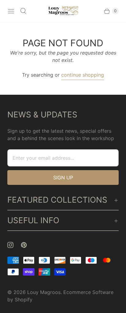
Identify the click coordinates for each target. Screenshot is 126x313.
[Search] (23, 11)
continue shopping (82, 75)
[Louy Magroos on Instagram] (14, 245)
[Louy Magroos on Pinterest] (27, 245)
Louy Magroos (44, 292)
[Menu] (11, 11)
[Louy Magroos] (63, 11)
